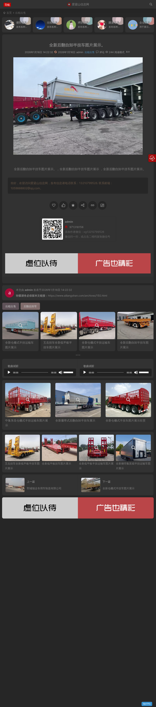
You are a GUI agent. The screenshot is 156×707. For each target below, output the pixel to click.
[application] (40, 372)
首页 (9, 12)
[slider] (69, 372)
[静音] (60, 372)
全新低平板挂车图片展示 (56, 463)
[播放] (9, 372)
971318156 (76, 227)
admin (29, 289)
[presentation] (129, 389)
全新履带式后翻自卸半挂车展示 (75, 420)
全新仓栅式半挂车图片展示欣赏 (126, 420)
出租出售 (20, 12)
